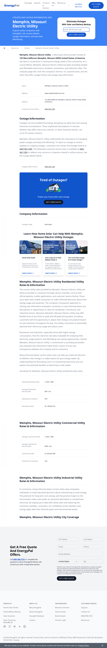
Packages (28, 3)
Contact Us (85, 612)
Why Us (53, 4)
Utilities (27, 48)
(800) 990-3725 (19, 559)
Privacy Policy (38, 637)
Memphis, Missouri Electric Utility (47, 48)
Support (84, 607)
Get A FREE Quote (53, 202)
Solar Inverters (9, 616)
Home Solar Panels (10, 607)
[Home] (4, 48)
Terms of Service (51, 637)
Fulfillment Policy (65, 637)
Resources (61, 3)
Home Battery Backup (12, 612)
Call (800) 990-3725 (78, 5)
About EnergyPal (35, 612)
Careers (32, 620)
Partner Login (60, 620)
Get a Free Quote (96, 5)
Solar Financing (9, 620)
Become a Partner (62, 607)
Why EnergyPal (35, 607)
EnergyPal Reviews (36, 616)
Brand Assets (60, 616)
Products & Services (46, 5)
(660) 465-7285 (50, 109)
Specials (37, 3)
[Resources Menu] (69, 5)
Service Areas (60, 612)
